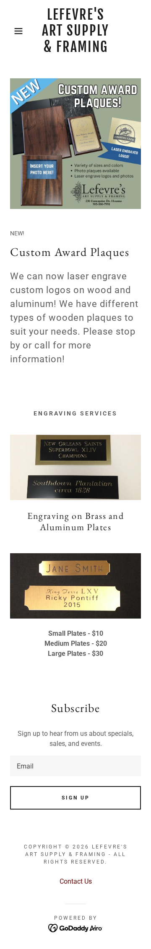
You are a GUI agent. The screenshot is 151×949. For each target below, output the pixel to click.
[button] (12, 31)
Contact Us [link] (76, 881)
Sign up (76, 798)
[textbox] (75, 766)
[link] (75, 31)
